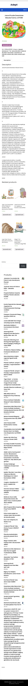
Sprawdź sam (7, 45)
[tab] (7, 60)
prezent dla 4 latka (12, 54)
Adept (14, 4)
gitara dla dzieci (16, 51)
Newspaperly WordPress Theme (16, 682)
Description (7, 60)
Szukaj (4, 262)
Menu (25, 10)
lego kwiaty (11, 52)
